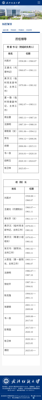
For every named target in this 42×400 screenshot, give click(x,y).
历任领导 (29, 30)
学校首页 (13, 30)
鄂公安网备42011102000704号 (21, 397)
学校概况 (21, 30)
